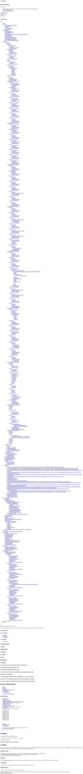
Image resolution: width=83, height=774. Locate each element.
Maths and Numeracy (11, 527)
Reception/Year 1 (10, 49)
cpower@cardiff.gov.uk (9, 10)
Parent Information (12, 48)
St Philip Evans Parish (9, 539)
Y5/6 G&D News (15, 427)
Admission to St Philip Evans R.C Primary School (14, 531)
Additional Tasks (12, 560)
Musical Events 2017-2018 (12, 493)
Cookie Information (6, 724)
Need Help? (9, 553)
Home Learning (14, 310)
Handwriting (9, 525)
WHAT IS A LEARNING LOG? (20, 425)
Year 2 (10, 97)
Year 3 (8, 59)
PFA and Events (8, 520)
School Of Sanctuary (8, 36)
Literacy (15, 273)
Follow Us (6, 641)
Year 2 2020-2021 (15, 268)
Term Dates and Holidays (9, 518)
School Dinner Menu (8, 515)
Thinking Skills (16, 221)
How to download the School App (11, 39)
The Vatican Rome (8, 543)
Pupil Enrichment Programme (10, 457)
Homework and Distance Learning (18, 219)
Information (14, 392)
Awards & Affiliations (9, 28)
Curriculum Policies (8, 35)
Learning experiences (15, 232)
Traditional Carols (10, 477)
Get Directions (5, 637)
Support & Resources (11, 454)
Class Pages (7, 42)
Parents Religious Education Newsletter (12, 541)
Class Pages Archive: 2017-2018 (13, 362)
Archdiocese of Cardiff (9, 542)
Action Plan (9, 445)
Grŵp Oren (14, 378)
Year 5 (8, 64)
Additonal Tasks (12, 608)
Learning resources (15, 371)
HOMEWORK (14, 366)
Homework (11, 46)
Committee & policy (10, 455)
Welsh (15, 317)
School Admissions (8, 31)
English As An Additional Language (13, 502)
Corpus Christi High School (8, 701)
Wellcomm (9, 528)
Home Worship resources (13, 580)
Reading (8, 524)
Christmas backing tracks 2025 (12, 478)
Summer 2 (13, 74)
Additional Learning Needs (10, 501)
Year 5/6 (10, 442)
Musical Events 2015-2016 (12, 495)
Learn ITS (13, 382)
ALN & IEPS (11, 602)
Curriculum (5, 545)
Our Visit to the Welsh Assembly (13, 450)
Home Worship (12, 570)
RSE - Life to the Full (11, 522)
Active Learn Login (6, 708)
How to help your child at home (10, 521)
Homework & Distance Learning (17, 193)
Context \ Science (17, 274)
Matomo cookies (6, 760)
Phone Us (5, 635)
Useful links (14, 387)
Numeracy (16, 318)
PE (14, 283)
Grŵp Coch (14, 377)
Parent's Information (15, 111)
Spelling (8, 526)
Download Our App (6, 621)
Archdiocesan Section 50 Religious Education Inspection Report (16, 34)
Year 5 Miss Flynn (15, 394)
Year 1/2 (8, 54)
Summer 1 (13, 73)
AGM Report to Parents (9, 32)
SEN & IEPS (11, 561)
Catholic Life (11, 57)
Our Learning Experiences (14, 47)
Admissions (5, 530)
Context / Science (17, 281)
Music (15, 284)
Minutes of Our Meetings (11, 447)
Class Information (15, 369)
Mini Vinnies (7, 465)
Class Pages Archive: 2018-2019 (13, 308)
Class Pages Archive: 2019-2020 (13, 251)
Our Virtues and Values (9, 535)
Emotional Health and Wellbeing (15, 510)
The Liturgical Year (8, 537)
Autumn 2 (13, 70)
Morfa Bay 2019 (15, 355)
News (13, 417)
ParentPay (4, 703)
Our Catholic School (8, 534)
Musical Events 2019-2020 (12, 489)
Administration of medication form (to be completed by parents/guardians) (18, 529)
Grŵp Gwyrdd (14, 376)
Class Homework (15, 402)
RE (14, 276)
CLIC (13, 381)
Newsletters (14, 312)
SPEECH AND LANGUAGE (15, 506)
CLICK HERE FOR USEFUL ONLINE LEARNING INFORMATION (27, 271)
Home (4, 23)
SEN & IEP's (11, 594)
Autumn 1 (13, 69)
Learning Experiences (13, 53)
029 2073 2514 (9, 9)
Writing (8, 523)
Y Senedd (6, 444)
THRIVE (11, 505)
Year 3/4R (11, 439)
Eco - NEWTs (7, 451)
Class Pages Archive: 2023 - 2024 (13, 81)
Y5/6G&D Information (16, 424)
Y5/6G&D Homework (16, 428)
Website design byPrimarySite (8, 728)
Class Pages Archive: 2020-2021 (13, 206)
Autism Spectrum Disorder (14, 511)
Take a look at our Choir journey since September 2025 (17, 480)
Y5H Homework (15, 420)
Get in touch (4, 1)
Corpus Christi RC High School (10, 544)
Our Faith (11, 50)
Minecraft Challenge (17, 278)
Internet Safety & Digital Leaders (11, 453)
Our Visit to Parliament (11, 448)
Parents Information (15, 153)
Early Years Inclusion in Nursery (15, 512)
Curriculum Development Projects (11, 547)
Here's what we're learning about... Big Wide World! (21, 437)
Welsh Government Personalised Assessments (13, 519)
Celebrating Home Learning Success (16, 562)
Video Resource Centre (9, 456)
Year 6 (8, 76)
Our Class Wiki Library (16, 403)
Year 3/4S (11, 440)
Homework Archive (17, 396)
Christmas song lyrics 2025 (12, 479)
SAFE (13, 383)
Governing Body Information (10, 38)
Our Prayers (7, 538)
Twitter (4, 698)
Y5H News (14, 421)
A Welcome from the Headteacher (11, 25)
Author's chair (16, 346)
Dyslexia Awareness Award (14, 509)
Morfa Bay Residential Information (18, 429)
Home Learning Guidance (14, 559)
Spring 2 (13, 72)
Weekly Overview (12, 558)
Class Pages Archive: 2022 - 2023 (9, 689)
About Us (4, 24)
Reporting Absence (8, 516)
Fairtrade (6, 460)
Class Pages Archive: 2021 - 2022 (13, 164)
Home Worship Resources (14, 573)
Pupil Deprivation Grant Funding (11, 37)
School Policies (7, 33)
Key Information (6, 30)
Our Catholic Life (12, 45)
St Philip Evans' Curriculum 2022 (11, 548)
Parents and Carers (6, 497)
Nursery (8, 43)
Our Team (7, 27)
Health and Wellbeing (9, 459)
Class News (14, 385)
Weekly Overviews (12, 614)
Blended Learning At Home (10, 552)
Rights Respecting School (9, 458)
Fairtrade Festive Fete (11, 464)
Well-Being (16, 277)
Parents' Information (15, 227)
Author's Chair (14, 340)
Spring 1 (13, 71)
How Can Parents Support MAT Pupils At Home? (18, 514)
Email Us (5, 636)
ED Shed (4, 704)
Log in (2, 14)
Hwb (4, 707)
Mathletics (4, 700)
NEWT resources (10, 452)
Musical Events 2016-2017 (12, 494)
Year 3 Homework (15, 413)
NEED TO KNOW (15, 367)
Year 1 (10, 92)
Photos (13, 391)
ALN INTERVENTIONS (14, 508)
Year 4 (8, 60)
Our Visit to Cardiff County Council (13, 449)
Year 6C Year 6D (12, 399)
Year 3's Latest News (15, 414)
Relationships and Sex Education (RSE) (12, 540)
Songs (13, 389)
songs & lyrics (16, 344)
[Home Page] (1, 1)
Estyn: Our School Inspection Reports (11, 40)
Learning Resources (15, 373)
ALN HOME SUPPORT (14, 504)
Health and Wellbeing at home (10, 551)
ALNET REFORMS (13, 507)
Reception (9, 44)
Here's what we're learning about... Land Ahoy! (20, 436)
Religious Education (8, 536)
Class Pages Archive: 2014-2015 (13, 430)
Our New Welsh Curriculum (10, 546)
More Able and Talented (11, 513)
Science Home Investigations (21, 275)
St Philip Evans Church (7, 702)
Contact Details (7, 29)
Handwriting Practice (18, 248)
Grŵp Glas (14, 379)
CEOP (4, 699)
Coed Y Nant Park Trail (9, 549)
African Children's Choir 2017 (12, 496)
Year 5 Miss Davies (15, 398)
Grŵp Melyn (14, 380)
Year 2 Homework (15, 435)
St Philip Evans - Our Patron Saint (11, 533)
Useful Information (15, 412)
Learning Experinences (16, 210)
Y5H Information (15, 422)
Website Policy (5, 725)
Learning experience (15, 220)
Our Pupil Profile (8, 26)
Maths (15, 272)
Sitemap (4, 723)
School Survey (5, 705)
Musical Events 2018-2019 (12, 492)
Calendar (6, 517)
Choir (6, 466)
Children (4, 41)
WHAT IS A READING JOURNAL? (21, 426)
